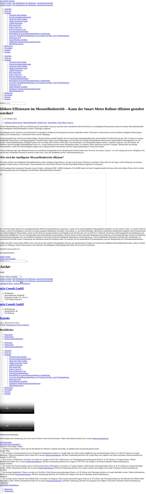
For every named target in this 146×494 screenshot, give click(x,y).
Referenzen (9, 46)
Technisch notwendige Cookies (11, 446)
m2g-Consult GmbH (12, 288)
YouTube (3, 470)
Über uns (8, 11)
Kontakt (7, 52)
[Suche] (27, 261)
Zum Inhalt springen (7, 1)
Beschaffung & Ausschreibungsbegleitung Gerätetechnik (29, 34)
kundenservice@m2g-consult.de (17, 325)
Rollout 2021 (42, 123)
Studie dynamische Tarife (18, 21)
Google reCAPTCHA (8, 457)
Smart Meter (52, 123)
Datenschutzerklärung (100, 438)
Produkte (8, 13)
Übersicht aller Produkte (18, 15)
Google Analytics (6, 464)
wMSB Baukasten (15, 23)
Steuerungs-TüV (15, 38)
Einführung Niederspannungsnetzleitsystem (24, 42)
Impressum (8, 335)
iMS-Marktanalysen (16, 44)
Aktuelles (8, 9)
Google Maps (5, 451)
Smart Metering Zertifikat (18, 40)
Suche (2, 103)
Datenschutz (9, 337)
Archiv (2, 277)
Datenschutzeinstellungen (14, 339)
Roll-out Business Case (17, 29)
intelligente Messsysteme (13, 123)
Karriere (7, 50)
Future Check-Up (15, 27)
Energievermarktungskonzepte (20, 17)
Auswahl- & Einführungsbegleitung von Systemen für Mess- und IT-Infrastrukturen (39, 36)
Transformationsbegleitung (18, 32)
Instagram (3, 476)
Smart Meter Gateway (65, 123)
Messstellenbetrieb (29, 123)
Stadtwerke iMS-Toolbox (18, 19)
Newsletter (8, 48)
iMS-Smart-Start (15, 25)
